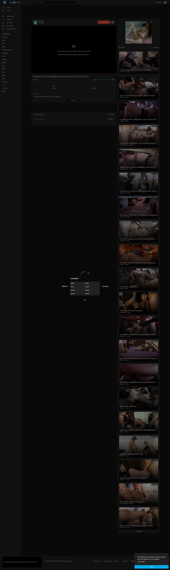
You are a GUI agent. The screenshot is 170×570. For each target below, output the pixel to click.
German (73, 290)
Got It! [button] (152, 567)
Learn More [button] (141, 561)
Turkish (87, 293)
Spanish (73, 293)
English (72, 283)
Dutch (72, 286)
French (87, 286)
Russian (87, 290)
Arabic (87, 283)
